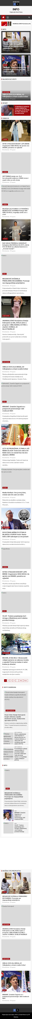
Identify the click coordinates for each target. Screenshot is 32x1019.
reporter (15, 50)
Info (5, 39)
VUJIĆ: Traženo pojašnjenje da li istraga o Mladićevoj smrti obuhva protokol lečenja (14, 618)
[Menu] (7, 17)
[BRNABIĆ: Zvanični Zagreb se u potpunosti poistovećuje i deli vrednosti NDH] (16, 393)
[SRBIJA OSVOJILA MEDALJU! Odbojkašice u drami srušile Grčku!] (16, 353)
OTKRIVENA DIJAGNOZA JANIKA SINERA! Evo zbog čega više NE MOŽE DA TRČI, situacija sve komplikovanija (22, 110)
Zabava (5, 139)
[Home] (3, 17)
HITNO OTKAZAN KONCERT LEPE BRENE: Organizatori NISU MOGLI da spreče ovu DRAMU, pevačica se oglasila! (16, 145)
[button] (7, 17)
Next (25, 680)
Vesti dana (6, 92)
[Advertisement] (16, 853)
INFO (16, 9)
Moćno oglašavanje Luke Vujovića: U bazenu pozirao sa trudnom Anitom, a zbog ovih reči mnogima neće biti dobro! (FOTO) (20, 739)
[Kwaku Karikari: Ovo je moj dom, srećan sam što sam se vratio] (16, 479)
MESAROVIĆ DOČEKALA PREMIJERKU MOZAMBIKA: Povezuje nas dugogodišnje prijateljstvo (16, 281)
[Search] (29, 17)
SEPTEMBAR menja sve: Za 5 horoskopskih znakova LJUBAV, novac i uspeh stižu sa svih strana (15, 178)
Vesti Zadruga (10, 710)
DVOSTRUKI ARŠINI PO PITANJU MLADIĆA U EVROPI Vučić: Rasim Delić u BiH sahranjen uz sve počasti (15, 534)
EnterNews (22, 1014)
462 (21, 680)
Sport (5, 487)
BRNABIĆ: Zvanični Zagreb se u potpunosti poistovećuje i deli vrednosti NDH (14, 69)
